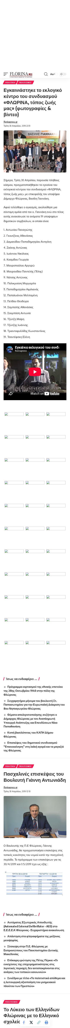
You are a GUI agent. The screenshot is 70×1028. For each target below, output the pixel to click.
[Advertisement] (35, 35)
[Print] (46, 1022)
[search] (45, 74)
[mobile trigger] (7, 74)
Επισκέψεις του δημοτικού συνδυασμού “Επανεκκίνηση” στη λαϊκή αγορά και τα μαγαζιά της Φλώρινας (34, 746)
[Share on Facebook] (23, 1022)
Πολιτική (10, 82)
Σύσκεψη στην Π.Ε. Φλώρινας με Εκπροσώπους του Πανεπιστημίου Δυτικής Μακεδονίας (31, 950)
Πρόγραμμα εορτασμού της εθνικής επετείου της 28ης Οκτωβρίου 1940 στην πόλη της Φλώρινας (33, 690)
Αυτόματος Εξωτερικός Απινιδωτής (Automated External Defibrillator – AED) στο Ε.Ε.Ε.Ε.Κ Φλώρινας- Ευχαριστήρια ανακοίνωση (34, 926)
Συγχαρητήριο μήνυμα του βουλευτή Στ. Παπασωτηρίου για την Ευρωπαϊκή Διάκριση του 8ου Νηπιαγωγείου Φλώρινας (34, 704)
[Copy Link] (39, 1022)
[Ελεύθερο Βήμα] (21, 74)
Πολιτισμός (25, 82)
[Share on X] (31, 1022)
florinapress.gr (10, 122)
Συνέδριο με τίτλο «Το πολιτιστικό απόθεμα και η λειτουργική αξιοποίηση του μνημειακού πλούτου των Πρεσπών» (34, 982)
